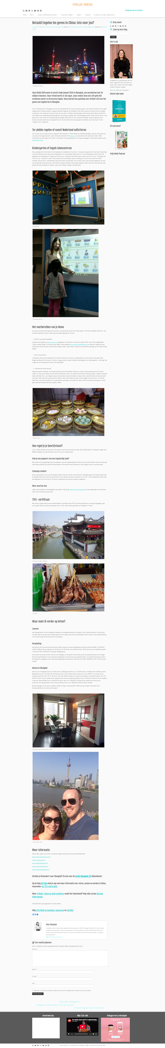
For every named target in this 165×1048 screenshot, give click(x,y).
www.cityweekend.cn (39, 860)
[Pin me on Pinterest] (38, 10)
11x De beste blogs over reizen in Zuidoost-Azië (89, 1008)
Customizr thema (101, 1045)
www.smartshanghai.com (40, 866)
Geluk (79, 15)
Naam (34, 969)
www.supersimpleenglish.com (79, 344)
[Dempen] (93, 1034)
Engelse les (74, 27)
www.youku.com (52, 342)
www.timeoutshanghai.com (40, 869)
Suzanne (93, 27)
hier (114, 90)
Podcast (87, 15)
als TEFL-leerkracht (49, 886)
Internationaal (53, 27)
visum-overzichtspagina (77, 489)
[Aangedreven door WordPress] (87, 1045)
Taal (62, 27)
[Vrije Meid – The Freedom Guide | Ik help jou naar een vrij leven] (82, 4)
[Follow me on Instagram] (32, 10)
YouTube (70, 910)
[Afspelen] (69, 1034)
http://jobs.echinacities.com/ (41, 857)
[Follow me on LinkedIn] (41, 10)
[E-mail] (27, 10)
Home (25, 15)
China (47, 27)
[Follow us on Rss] (24, 10)
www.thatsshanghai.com (40, 863)
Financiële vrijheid (67, 15)
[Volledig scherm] (96, 1034)
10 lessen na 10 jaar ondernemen (104, 15)
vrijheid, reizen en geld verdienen (50, 893)
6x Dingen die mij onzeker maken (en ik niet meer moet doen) (54, 1005)
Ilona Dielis (80, 27)
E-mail (34, 976)
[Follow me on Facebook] (29, 10)
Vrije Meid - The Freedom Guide (70, 1045)
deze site (73, 136)
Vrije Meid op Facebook (45, 910)
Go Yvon (44, 883)
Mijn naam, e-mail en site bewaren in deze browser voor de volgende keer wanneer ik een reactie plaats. (62, 990)
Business (43, 27)
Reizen (59, 27)
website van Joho (37, 140)
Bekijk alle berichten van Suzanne (54, 937)
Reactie (34, 949)
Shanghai (86, 27)
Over (31, 15)
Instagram (59, 910)
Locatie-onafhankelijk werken (47, 15)
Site (33, 983)
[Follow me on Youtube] (35, 10)
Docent (69, 27)
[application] (82, 1027)
